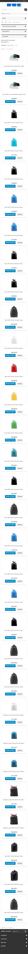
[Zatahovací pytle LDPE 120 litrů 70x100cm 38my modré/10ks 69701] (14, 734)
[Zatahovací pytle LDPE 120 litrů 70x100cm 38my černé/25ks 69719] (14, 819)
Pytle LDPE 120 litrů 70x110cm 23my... (14, 150)
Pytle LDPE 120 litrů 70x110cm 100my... (14, 687)
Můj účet (3, 942)
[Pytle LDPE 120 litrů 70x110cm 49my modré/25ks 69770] (14, 537)
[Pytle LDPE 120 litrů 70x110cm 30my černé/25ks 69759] (14, 283)
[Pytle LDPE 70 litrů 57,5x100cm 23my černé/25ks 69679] (14, 113)
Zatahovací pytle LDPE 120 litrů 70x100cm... (14, 715)
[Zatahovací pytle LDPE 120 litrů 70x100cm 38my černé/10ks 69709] (14, 791)
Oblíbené (5, 36)
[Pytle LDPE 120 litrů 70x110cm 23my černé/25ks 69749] (14, 170)
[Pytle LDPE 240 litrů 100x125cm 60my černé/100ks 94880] (14, 903)
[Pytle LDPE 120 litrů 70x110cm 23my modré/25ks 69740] (14, 142)
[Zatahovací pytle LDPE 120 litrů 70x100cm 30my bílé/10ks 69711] (14, 706)
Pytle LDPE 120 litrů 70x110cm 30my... (14, 207)
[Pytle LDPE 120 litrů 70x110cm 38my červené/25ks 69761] (14, 367)
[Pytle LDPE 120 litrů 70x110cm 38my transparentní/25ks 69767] (14, 339)
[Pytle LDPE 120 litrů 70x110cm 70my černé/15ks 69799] (14, 621)
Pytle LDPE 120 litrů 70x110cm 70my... (14, 602)
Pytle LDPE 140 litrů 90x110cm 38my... (14, 856)
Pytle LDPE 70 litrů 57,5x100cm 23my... (14, 122)
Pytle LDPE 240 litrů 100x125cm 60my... (14, 884)
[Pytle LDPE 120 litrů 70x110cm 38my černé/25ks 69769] (14, 480)
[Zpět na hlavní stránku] (2, 22)
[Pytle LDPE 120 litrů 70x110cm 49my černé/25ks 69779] (14, 565)
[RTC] (14, 5)
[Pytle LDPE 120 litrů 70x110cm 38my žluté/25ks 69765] (14, 396)
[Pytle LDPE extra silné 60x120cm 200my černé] (14, 85)
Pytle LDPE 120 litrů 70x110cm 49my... (14, 545)
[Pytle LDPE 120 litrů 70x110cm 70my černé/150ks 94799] (14, 650)
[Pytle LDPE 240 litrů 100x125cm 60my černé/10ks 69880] (14, 875)
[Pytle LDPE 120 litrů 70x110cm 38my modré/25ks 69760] (14, 452)
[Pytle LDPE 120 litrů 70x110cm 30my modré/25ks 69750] (14, 226)
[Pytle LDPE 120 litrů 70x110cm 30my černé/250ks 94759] (14, 311)
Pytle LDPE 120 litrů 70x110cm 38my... (14, 348)
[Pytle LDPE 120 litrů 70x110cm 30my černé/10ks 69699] (14, 255)
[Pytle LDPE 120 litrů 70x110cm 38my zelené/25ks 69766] (14, 424)
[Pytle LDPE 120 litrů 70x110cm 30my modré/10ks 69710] (14, 198)
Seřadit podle (3, 45)
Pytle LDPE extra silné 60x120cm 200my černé (14, 94)
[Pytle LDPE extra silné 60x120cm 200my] (14, 57)
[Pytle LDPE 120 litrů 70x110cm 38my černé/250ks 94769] (14, 508)
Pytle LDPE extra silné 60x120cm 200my (14, 66)
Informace (5, 31)
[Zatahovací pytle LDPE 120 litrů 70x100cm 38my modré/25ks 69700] (14, 762)
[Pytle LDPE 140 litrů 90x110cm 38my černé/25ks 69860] (14, 847)
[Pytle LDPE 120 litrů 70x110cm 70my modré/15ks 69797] (14, 593)
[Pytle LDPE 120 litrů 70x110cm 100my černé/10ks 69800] (14, 678)
